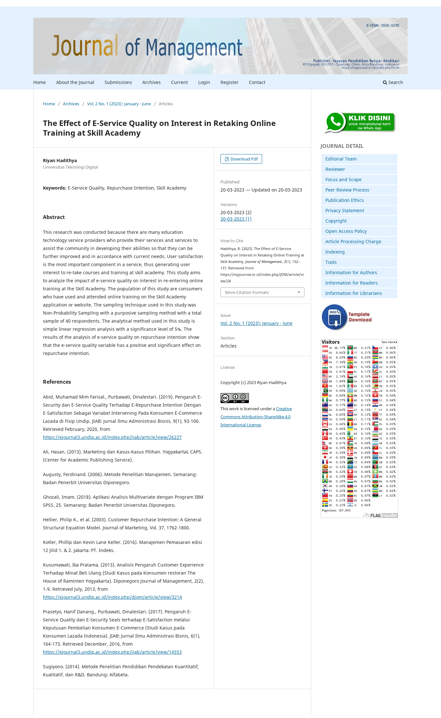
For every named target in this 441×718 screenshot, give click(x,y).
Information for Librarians (353, 293)
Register (230, 82)
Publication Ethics (344, 200)
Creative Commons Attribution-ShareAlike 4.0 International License (256, 417)
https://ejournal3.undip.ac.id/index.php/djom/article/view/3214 (112, 597)
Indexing (335, 252)
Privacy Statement (344, 210)
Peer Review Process (347, 190)
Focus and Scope (343, 179)
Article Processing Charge (353, 241)
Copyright (336, 221)
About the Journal (75, 82)
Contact (257, 82)
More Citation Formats (247, 292)
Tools (331, 262)
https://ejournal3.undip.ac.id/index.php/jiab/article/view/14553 (112, 652)
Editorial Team (341, 159)
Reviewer (335, 169)
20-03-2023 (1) (236, 219)
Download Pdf (244, 159)
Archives (151, 82)
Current (179, 82)
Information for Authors (351, 272)
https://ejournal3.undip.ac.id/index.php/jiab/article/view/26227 (112, 437)
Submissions (118, 82)
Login (204, 82)
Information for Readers (351, 283)
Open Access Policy (346, 231)
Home (39, 82)
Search (395, 82)
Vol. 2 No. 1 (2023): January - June (119, 104)
